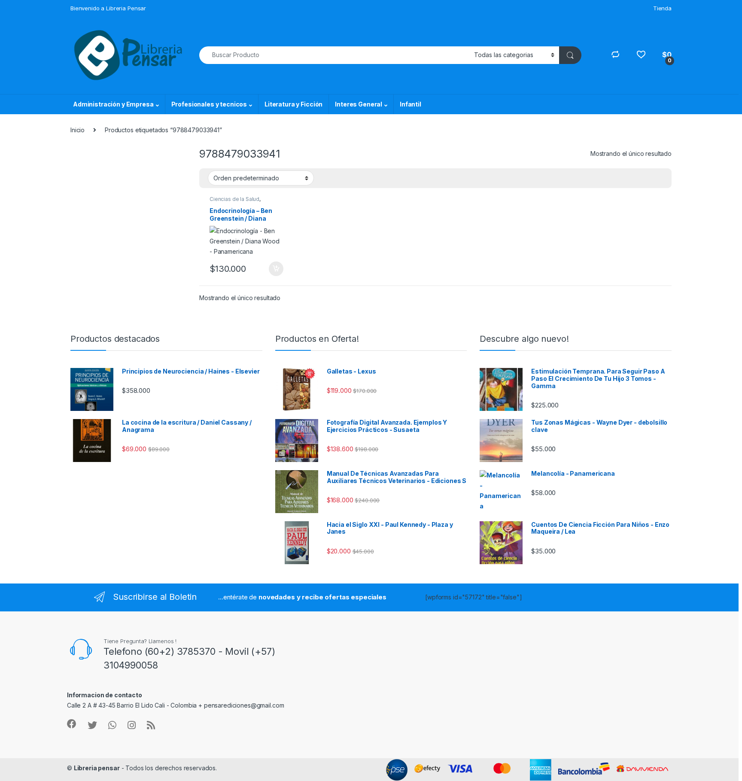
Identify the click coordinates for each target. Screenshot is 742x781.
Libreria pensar (97, 768)
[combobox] (334, 55)
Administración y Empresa (113, 104)
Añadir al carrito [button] (274, 268)
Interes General (358, 104)
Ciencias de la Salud (234, 199)
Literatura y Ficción (293, 104)
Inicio (77, 130)
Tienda (662, 8)
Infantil (410, 104)
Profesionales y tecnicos (209, 104)
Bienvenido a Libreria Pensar (108, 8)
